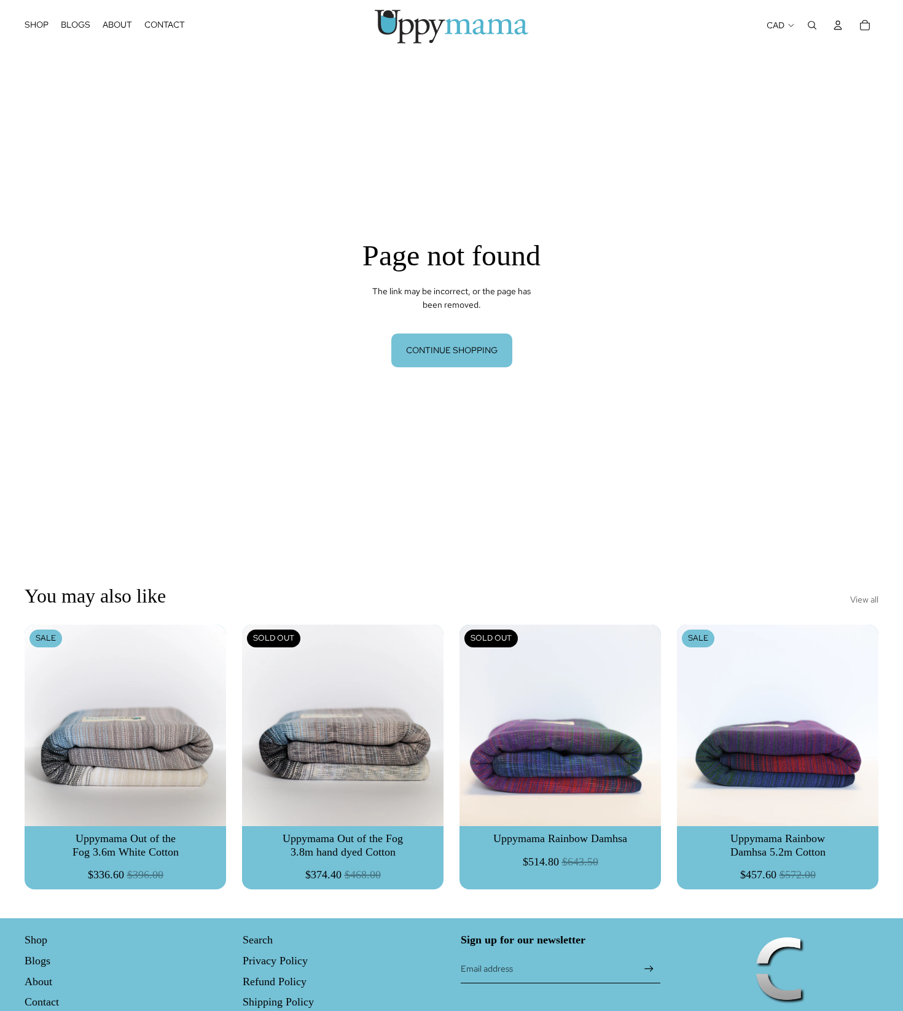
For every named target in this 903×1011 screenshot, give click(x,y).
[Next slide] (425, 725)
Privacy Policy (275, 960)
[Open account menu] (837, 25)
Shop (36, 940)
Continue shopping (452, 350)
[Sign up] (649, 969)
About (38, 981)
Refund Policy (275, 981)
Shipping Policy (278, 1002)
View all (864, 599)
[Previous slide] (260, 725)
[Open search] (812, 25)
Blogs (37, 960)
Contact (42, 1002)
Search (258, 940)
